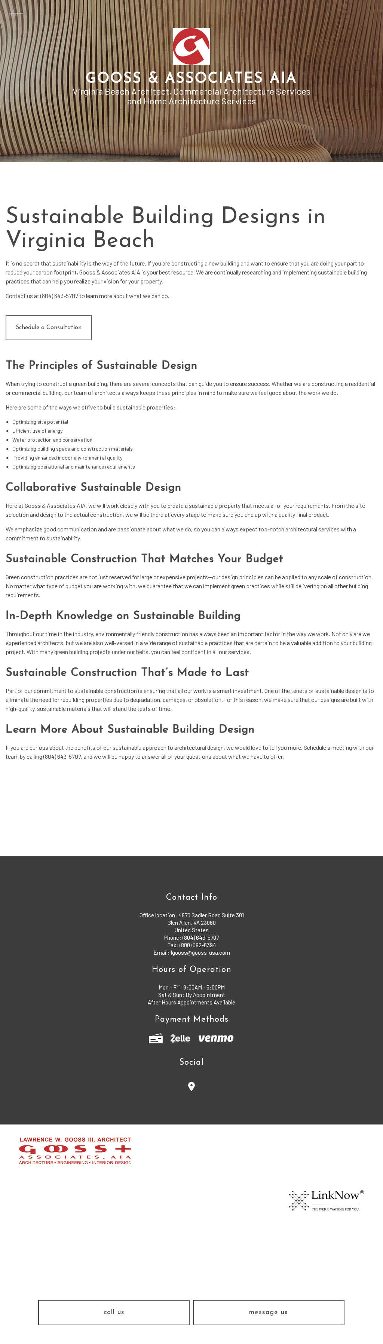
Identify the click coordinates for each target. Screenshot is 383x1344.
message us (268, 1312)
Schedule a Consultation (49, 328)
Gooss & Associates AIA (191, 79)
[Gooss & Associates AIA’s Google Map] (191, 1087)
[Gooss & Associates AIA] (191, 46)
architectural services (312, 529)
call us (114, 1312)
